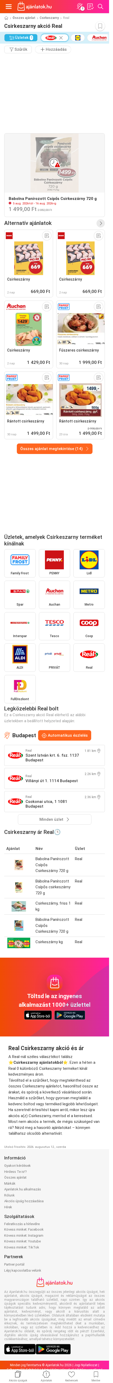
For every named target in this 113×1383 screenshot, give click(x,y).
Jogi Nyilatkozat (85, 1365)
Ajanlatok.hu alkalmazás (22, 1189)
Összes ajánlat (24, 18)
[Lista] (90, 6)
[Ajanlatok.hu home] (34, 7)
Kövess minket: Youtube (22, 1241)
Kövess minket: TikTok (21, 1247)
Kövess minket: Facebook (24, 1229)
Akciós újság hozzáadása (24, 1201)
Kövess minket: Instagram (23, 1235)
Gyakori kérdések (17, 1166)
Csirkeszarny (49, 18)
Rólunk (9, 1195)
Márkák (10, 1183)
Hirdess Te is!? (15, 1172)
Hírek (8, 1207)
